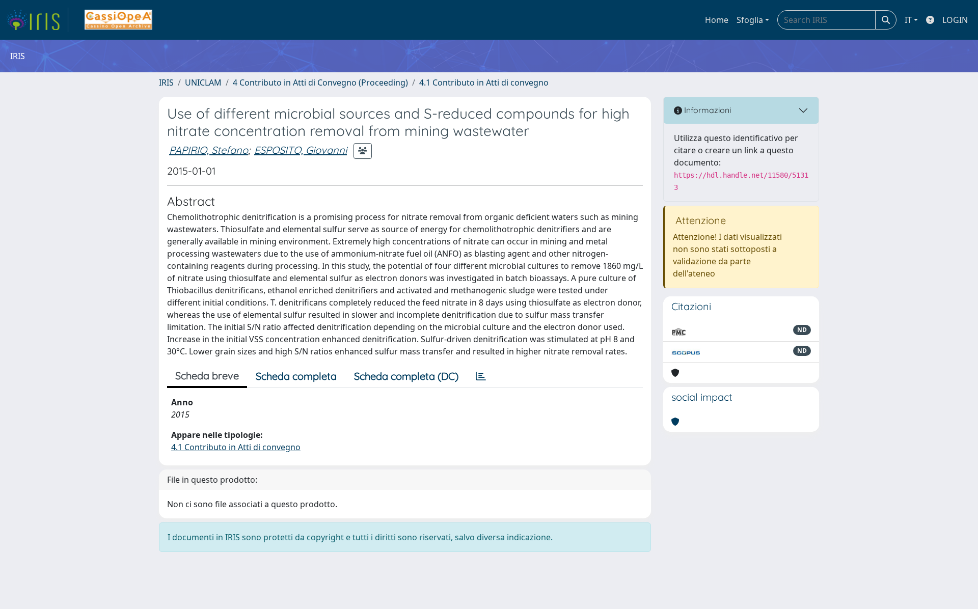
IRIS (166, 82)
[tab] (481, 376)
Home (716, 19)
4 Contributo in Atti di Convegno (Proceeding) (320, 82)
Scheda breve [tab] (207, 375)
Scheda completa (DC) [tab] (406, 376)
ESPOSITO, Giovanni (300, 150)
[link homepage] (37, 20)
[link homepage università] (118, 20)
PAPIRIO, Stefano (208, 150)
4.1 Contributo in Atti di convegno (484, 82)
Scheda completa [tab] (296, 376)
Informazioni (706, 110)
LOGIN (955, 19)
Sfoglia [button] (750, 19)
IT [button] (908, 19)
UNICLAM (203, 82)
